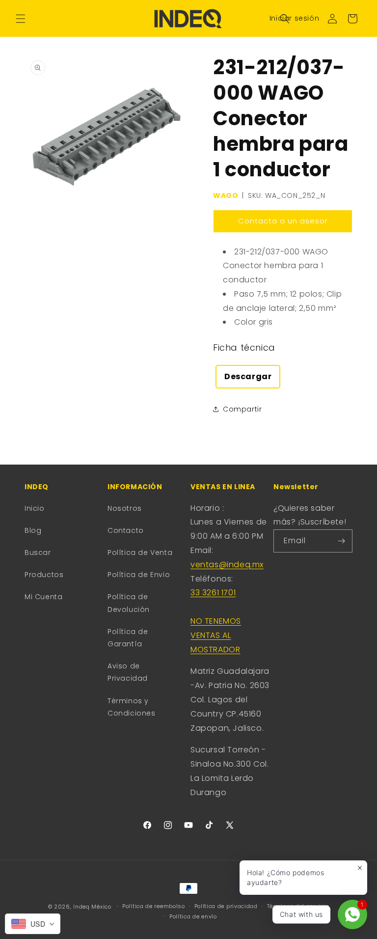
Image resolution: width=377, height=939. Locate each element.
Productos (44, 575)
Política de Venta (140, 552)
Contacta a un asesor (283, 221)
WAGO (225, 195)
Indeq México (93, 907)
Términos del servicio (298, 906)
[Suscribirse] (341, 540)
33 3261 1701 (213, 592)
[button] (20, 18)
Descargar (247, 376)
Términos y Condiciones (132, 707)
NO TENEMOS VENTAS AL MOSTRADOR (215, 635)
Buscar (38, 552)
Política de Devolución (129, 603)
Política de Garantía (128, 638)
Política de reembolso (153, 906)
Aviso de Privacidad (128, 672)
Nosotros (125, 508)
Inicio (35, 508)
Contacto (126, 530)
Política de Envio (139, 575)
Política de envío (193, 916)
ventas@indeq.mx (227, 564)
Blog (33, 530)
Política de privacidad (226, 906)
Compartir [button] (242, 409)
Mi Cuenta (43, 597)
